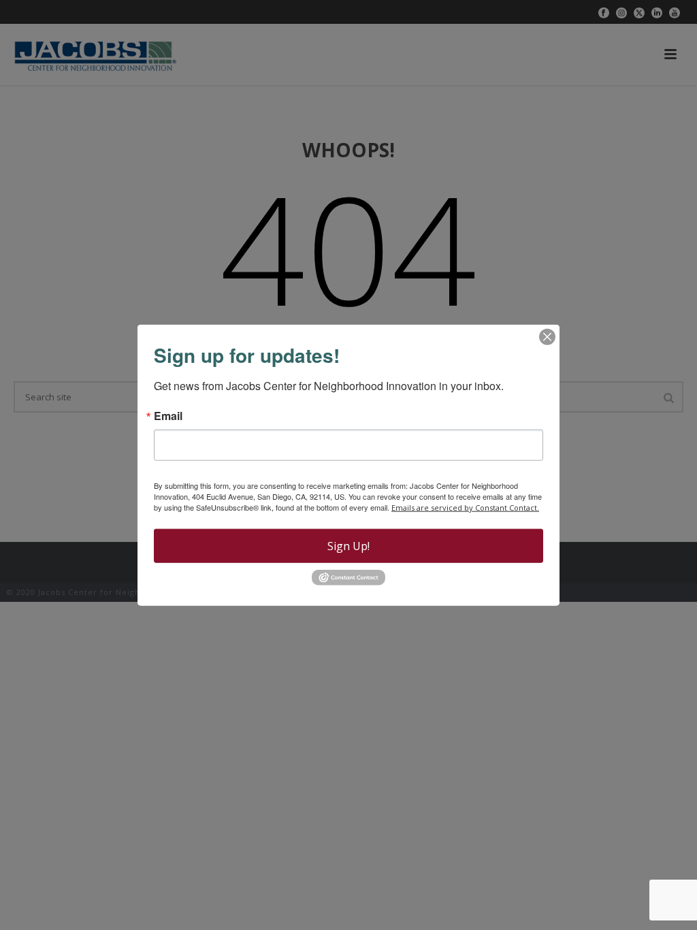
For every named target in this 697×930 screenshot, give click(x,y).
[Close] (547, 337)
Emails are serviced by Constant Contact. (465, 507)
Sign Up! (348, 546)
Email (168, 416)
